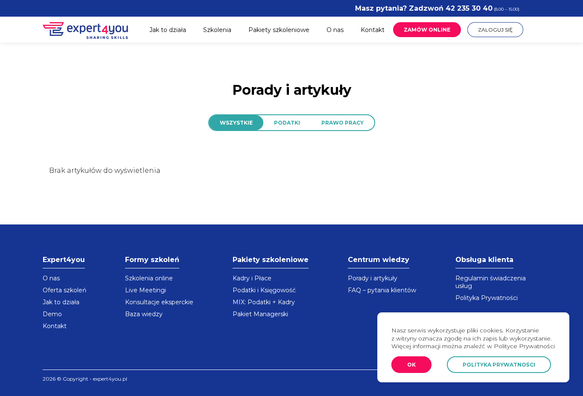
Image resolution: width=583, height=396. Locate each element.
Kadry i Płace (252, 278)
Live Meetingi (145, 290)
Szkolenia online (149, 278)
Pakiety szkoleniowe (278, 30)
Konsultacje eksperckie (159, 302)
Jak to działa (167, 30)
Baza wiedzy (144, 314)
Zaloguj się (495, 29)
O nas (335, 30)
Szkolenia (217, 30)
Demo (52, 314)
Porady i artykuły (372, 278)
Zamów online (427, 29)
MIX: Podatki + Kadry (264, 302)
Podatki (287, 122)
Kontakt (373, 30)
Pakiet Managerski (260, 314)
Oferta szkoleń (64, 290)
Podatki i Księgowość (264, 290)
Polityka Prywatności (486, 298)
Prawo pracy (342, 122)
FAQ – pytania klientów (382, 290)
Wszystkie (236, 122)
